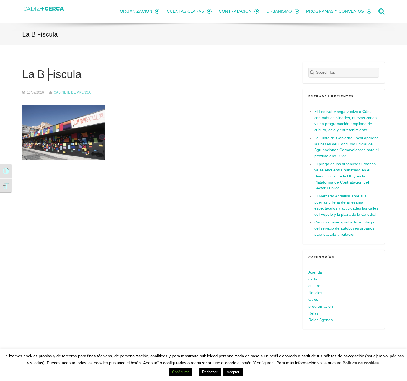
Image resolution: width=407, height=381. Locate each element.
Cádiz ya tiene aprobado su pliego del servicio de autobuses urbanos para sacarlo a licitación (344, 228)
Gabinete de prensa (72, 92)
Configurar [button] (180, 372)
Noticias (315, 293)
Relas (313, 313)
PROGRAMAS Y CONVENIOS (335, 11)
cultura (314, 286)
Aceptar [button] (233, 372)
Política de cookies (360, 363)
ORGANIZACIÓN (136, 11)
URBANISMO (279, 11)
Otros (313, 299)
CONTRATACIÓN (235, 11)
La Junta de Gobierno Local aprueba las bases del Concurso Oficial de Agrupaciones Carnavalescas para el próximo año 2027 (346, 147)
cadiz (313, 279)
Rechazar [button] (209, 372)
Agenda (315, 272)
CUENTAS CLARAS (185, 11)
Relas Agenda (320, 320)
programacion (320, 306)
